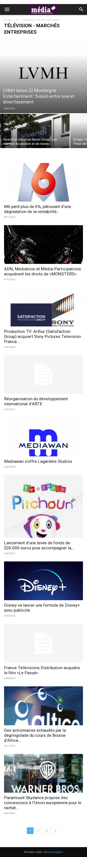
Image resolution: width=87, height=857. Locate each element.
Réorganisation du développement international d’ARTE (36, 401)
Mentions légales (53, 852)
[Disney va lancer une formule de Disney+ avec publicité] (43, 580)
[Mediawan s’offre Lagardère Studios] (43, 436)
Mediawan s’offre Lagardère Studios (38, 461)
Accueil (8, 20)
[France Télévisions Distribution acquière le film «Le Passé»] (43, 643)
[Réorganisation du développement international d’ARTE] (43, 374)
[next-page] (55, 830)
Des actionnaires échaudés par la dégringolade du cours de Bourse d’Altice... (35, 735)
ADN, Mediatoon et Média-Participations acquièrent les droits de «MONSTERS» (42, 271)
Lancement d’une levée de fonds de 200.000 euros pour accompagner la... (39, 545)
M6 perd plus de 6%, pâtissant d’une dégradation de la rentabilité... (37, 209)
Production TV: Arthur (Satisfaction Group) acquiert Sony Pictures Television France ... (42, 336)
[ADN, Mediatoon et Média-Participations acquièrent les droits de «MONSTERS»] (43, 244)
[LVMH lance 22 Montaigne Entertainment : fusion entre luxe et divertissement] (43, 75)
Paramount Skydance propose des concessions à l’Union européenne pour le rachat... (42, 802)
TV (17, 20)
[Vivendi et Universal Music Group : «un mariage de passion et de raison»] (35, 140)
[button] (6, 9)
